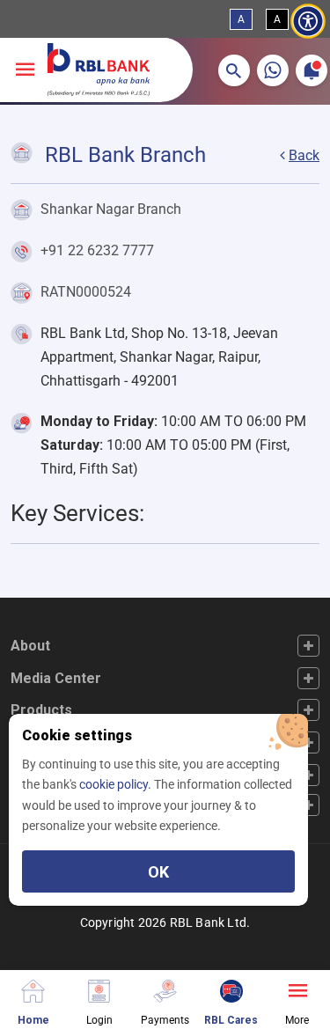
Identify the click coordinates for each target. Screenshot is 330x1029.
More (297, 1019)
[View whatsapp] (273, 70)
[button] (234, 70)
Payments (165, 1019)
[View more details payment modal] (165, 989)
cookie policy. (116, 784)
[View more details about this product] (297, 989)
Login (99, 1019)
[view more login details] (99, 989)
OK (158, 872)
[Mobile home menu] (33, 989)
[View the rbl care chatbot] (231, 989)
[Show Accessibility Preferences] (308, 21)
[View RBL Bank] (99, 69)
